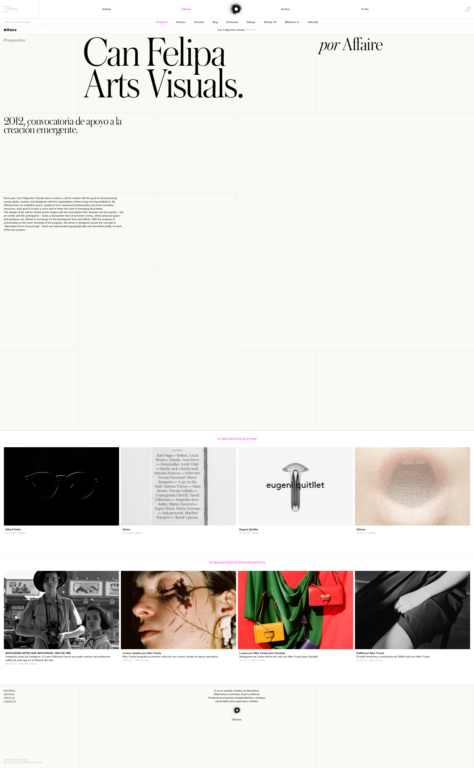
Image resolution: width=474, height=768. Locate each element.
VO (468, 8)
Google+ (109, 517)
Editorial (186, 9)
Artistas (106, 9)
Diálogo (250, 22)
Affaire (10, 30)
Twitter (110, 514)
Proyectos (162, 22)
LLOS (25, 760)
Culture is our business (17, 22)
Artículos (199, 22)
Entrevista (232, 22)
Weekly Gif (270, 22)
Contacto (10, 701)
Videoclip (313, 22)
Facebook (109, 510)
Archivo (285, 9)
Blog (215, 22)
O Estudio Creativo (235, 9)
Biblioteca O (292, 22)
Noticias (180, 22)
